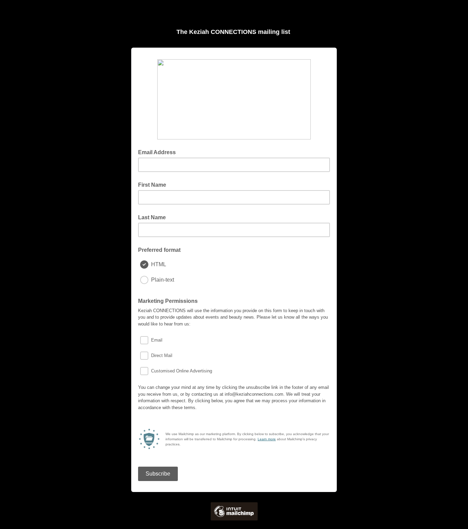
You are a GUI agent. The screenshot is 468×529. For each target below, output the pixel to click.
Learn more (267, 439)
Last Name (152, 217)
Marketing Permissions (168, 301)
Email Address (159, 152)
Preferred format (159, 250)
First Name (152, 185)
